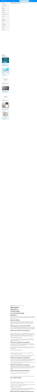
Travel (3, 22)
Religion (3, 12)
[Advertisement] (5, 42)
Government (3, 29)
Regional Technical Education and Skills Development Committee (5, 65)
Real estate (3, 10)
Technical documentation (4, 20)
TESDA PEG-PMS (4, 100)
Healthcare (3, 8)
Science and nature (4, 14)
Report (33, 3)
